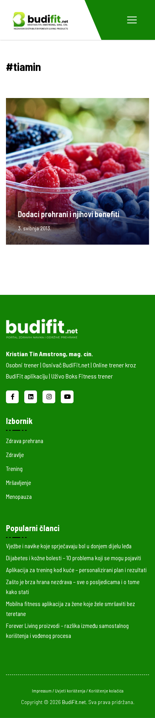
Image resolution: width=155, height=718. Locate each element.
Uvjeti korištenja (70, 690)
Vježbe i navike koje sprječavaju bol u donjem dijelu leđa (69, 545)
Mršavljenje (18, 482)
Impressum (42, 690)
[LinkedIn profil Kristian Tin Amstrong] (31, 395)
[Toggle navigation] (132, 19)
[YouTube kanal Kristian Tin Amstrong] (67, 395)
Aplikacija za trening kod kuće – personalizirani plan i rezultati (76, 569)
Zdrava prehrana (24, 440)
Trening (14, 468)
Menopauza (19, 496)
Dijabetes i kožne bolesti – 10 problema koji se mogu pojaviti (73, 557)
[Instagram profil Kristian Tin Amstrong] (50, 395)
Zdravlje (15, 454)
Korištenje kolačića (106, 690)
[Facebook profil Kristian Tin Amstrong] (13, 395)
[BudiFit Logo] (40, 20)
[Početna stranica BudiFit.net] (71, 327)
